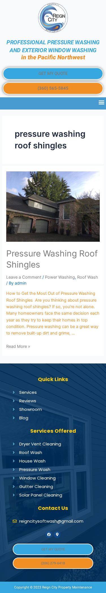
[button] (53, 74)
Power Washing (60, 277)
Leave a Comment (23, 277)
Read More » (18, 346)
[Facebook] (49, 534)
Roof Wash (87, 277)
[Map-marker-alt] (57, 534)
